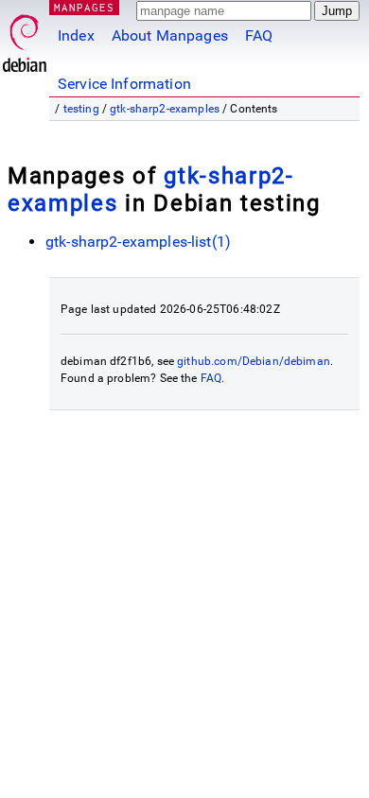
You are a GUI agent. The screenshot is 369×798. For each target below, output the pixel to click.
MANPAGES (84, 7)
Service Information (124, 84)
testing (81, 108)
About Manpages (170, 35)
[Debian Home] (24, 38)
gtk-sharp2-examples (165, 108)
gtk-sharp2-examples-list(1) (138, 242)
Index (76, 35)
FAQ (258, 35)
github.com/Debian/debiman (253, 361)
